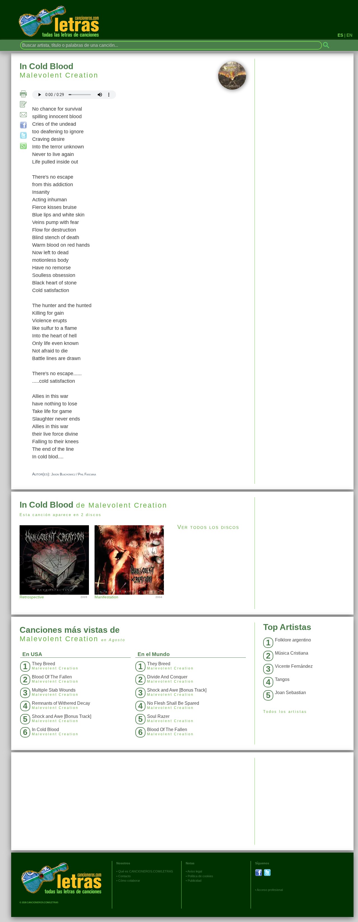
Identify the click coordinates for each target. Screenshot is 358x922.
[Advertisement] (304, 536)
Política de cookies (200, 876)
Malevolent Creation (59, 75)
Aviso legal (194, 871)
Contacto (124, 876)
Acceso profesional (270, 889)
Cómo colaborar (129, 880)
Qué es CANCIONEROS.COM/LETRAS (145, 871)
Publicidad (194, 880)
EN (349, 35)
